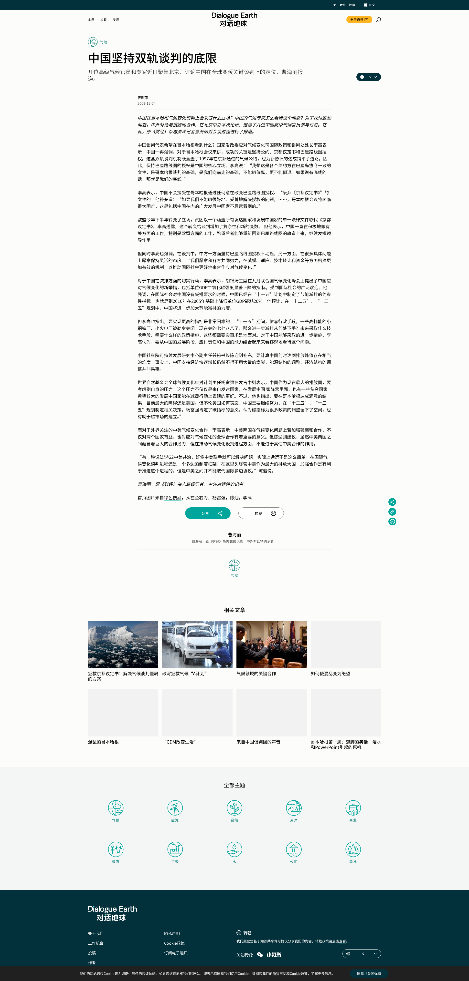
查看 (342, 941)
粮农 (116, 861)
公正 (294, 861)
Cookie (295, 973)
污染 (175, 861)
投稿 (92, 953)
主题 (91, 19)
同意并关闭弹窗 (369, 973)
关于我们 (339, 5)
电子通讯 (356, 19)
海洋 (294, 820)
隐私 (276, 973)
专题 (116, 19)
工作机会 (96, 943)
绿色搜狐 (172, 497)
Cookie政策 (174, 943)
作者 (92, 962)
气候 (116, 820)
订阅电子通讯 (176, 953)
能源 (175, 820)
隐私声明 (172, 933)
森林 (353, 861)
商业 (353, 820)
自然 (234, 820)
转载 (352, 5)
